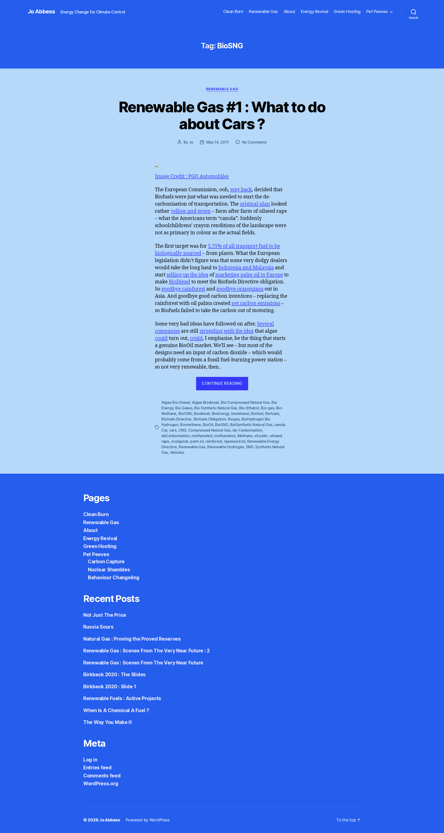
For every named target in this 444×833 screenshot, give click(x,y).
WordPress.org (100, 783)
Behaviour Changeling (113, 577)
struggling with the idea (227, 331)
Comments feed (102, 776)
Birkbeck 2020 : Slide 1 (109, 686)
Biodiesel (202, 413)
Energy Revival (314, 11)
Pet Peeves (377, 11)
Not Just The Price (104, 615)
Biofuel (257, 413)
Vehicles (177, 452)
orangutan (179, 441)
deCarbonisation (175, 435)
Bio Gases (183, 408)
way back (241, 190)
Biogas (233, 419)
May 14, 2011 (217, 142)
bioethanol (240, 413)
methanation (224, 435)
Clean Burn (233, 11)
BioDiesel (179, 282)
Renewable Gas (263, 11)
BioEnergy (220, 413)
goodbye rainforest (183, 289)
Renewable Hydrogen (225, 447)
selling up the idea (187, 275)
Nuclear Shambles (109, 570)
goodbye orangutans (239, 289)
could (161, 338)
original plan (255, 204)
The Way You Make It (107, 722)
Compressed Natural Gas (209, 430)
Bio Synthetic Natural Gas (215, 408)
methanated (201, 435)
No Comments (254, 142)
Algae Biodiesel (205, 402)
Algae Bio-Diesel (175, 402)
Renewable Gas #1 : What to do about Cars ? (222, 115)
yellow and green (191, 211)
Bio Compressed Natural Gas (245, 402)
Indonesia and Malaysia (246, 268)
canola (279, 424)
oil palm (261, 435)
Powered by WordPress (148, 819)
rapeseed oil (234, 441)
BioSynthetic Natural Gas (251, 424)
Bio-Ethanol (249, 408)
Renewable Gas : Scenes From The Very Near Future (143, 663)
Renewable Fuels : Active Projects (122, 698)
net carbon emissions (255, 303)
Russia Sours (98, 627)
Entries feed (97, 767)
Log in (90, 760)
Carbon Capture (106, 561)
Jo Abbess (41, 11)
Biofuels (272, 413)
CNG (182, 430)
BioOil (208, 424)
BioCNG (185, 413)
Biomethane (190, 424)
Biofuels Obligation (210, 419)
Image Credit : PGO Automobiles (192, 176)
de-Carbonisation (247, 430)
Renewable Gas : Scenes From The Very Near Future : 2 (146, 651)
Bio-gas (267, 408)
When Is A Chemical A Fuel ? (116, 710)
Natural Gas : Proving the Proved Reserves (132, 639)
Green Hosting (347, 11)
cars (172, 430)
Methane (245, 435)
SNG (249, 447)
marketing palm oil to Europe (249, 275)
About (289, 11)
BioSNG (221, 424)
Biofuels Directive (176, 419)
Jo (191, 142)
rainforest (214, 441)
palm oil (197, 441)
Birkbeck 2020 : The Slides (114, 674)
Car (164, 430)
